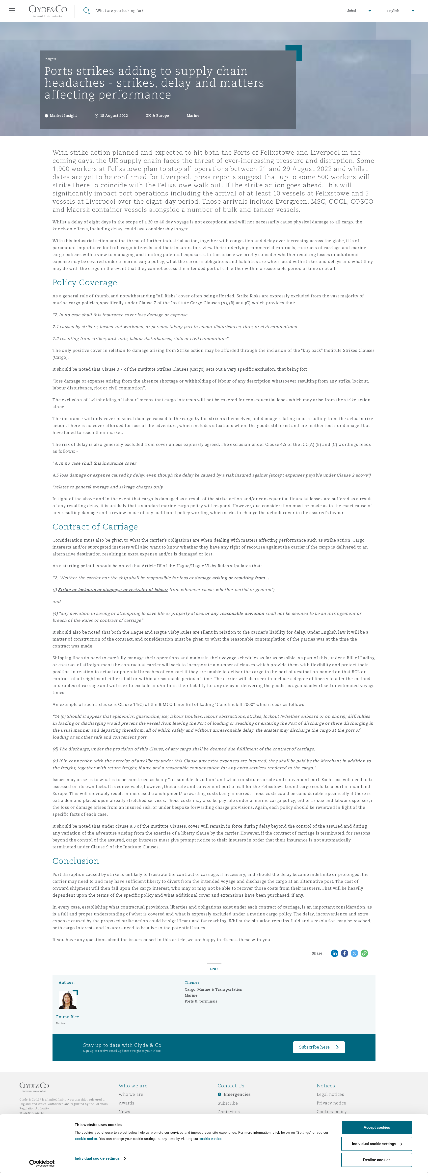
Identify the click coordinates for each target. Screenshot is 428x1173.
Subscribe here (314, 1047)
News (124, 1111)
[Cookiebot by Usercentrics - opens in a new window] (42, 1163)
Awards (126, 1103)
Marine (191, 995)
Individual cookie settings (97, 1158)
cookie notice (86, 1139)
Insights (50, 59)
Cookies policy (332, 1111)
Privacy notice (331, 1103)
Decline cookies (376, 1160)
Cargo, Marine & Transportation (213, 989)
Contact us (229, 1111)
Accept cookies (377, 1127)
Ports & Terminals (201, 1001)
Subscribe (228, 1103)
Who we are (131, 1094)
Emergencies (237, 1094)
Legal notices (330, 1094)
